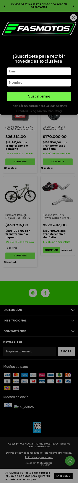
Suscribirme (39, 96)
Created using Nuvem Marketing (39, 111)
